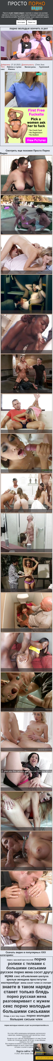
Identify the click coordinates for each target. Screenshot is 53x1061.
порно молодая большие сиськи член (29, 1017)
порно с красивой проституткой (20, 960)
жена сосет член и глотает (36, 982)
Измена (11, 69)
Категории (21, 22)
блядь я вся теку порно (14, 1016)
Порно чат (31, 22)
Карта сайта (23, 1051)
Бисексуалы (30, 67)
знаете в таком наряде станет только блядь (26, 989)
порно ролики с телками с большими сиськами (26, 963)
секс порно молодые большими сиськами (26, 1008)
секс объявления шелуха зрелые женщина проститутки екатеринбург (24, 979)
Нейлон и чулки (14, 67)
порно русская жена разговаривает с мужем (26, 998)
